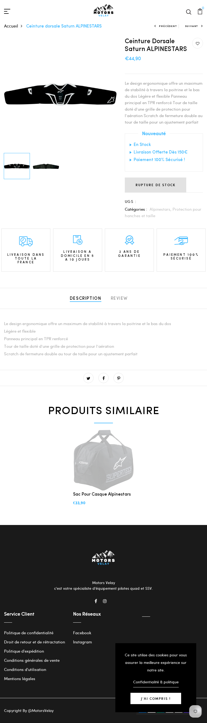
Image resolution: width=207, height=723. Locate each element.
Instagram (82, 641)
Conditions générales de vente (32, 660)
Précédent (168, 26)
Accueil (11, 26)
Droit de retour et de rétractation (34, 641)
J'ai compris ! (156, 698)
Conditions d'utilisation (25, 669)
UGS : (130, 201)
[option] (60, 94)
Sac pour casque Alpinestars (102, 494)
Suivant (191, 26)
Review (119, 298)
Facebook (82, 632)
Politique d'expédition (24, 651)
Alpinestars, (161, 209)
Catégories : (136, 209)
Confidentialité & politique (156, 681)
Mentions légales (19, 678)
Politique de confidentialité (28, 632)
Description (85, 298)
